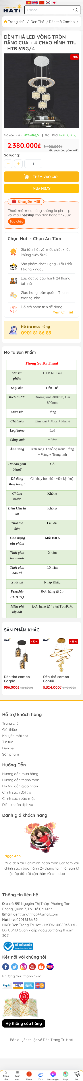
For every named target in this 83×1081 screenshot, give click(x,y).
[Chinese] (41, 2)
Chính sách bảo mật (18, 798)
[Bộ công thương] (17, 946)
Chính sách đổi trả (16, 792)
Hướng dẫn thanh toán (20, 780)
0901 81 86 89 (36, 333)
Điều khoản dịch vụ (17, 804)
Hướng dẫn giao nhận (20, 786)
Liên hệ (8, 748)
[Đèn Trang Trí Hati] (13, 8)
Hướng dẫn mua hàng (20, 773)
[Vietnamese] (28, 2)
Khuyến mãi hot (15, 735)
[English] (35, 2)
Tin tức (7, 742)
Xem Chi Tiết (63, 312)
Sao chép (16, 221)
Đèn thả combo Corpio (17, 679)
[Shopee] (41, 966)
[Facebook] (5, 966)
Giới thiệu (9, 729)
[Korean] (48, 2)
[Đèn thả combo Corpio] (22, 656)
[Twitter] (14, 966)
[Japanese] (54, 2)
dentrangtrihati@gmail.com (35, 914)
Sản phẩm (10, 754)
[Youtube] (32, 966)
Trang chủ (16, 21)
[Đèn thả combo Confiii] (61, 656)
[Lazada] (50, 966)
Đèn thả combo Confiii (56, 679)
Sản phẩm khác (21, 630)
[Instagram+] (23, 966)
